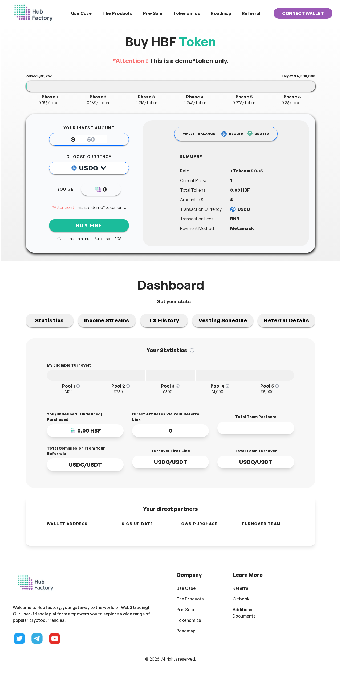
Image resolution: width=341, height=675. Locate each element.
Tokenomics (186, 13)
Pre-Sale (152, 13)
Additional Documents (244, 613)
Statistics (49, 320)
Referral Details (286, 320)
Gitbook (241, 599)
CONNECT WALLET (303, 13)
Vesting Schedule (222, 320)
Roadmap (221, 13)
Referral (251, 13)
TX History (164, 320)
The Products (117, 13)
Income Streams (106, 320)
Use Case (81, 13)
